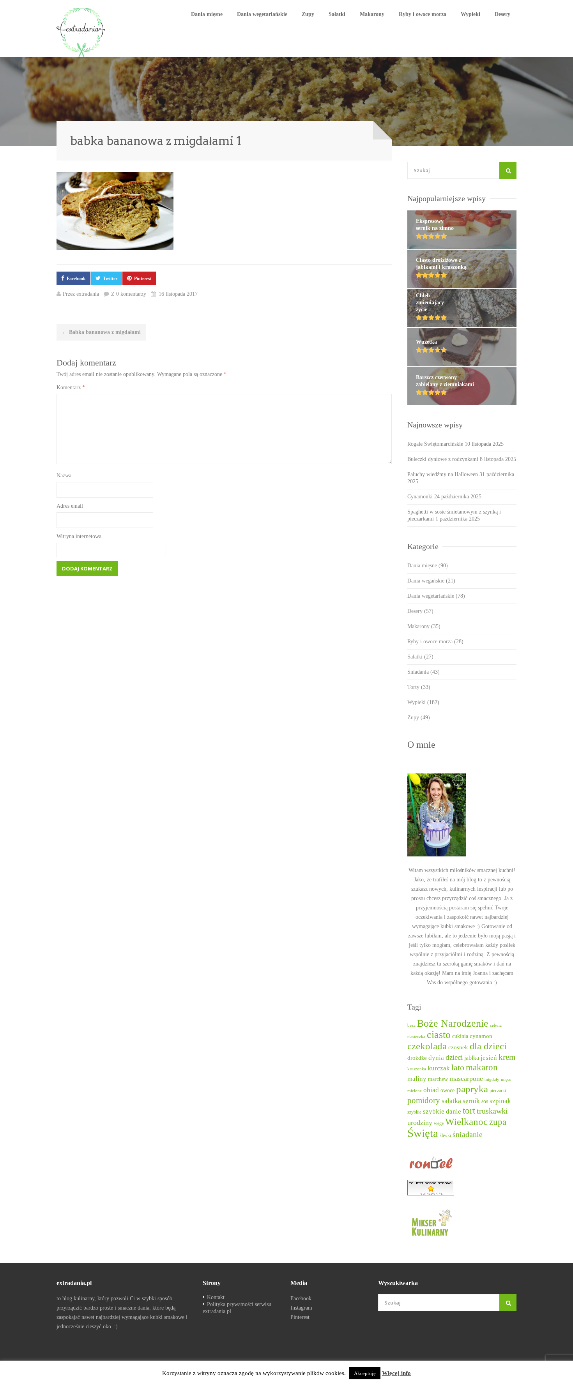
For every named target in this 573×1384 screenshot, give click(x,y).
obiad (431, 1090)
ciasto (439, 1034)
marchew (438, 1079)
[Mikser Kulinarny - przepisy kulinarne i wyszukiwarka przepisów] (461, 1222)
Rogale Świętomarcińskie (435, 444)
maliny (416, 1078)
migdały (492, 1079)
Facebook (76, 278)
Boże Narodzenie (452, 1023)
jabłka (471, 1057)
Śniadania (423, 672)
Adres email (70, 506)
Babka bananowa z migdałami (101, 332)
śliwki (445, 1135)
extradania (87, 294)
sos (484, 1101)
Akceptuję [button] (365, 1373)
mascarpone (466, 1078)
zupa (497, 1122)
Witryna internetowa (79, 536)
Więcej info (396, 1373)
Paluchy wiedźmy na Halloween (442, 474)
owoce (447, 1090)
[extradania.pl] (82, 32)
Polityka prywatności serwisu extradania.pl (237, 1307)
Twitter (110, 278)
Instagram (301, 1308)
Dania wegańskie (431, 581)
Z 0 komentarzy (128, 294)
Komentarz (71, 387)
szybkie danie (442, 1111)
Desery (502, 14)
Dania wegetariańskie (262, 14)
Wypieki (470, 14)
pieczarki (498, 1090)
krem (507, 1057)
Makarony (372, 14)
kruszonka (416, 1069)
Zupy (308, 14)
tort (469, 1111)
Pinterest (143, 278)
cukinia (460, 1036)
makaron (482, 1067)
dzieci (454, 1057)
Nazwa (64, 475)
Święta (422, 1133)
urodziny (419, 1122)
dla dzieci (488, 1046)
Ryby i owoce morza (422, 14)
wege (439, 1123)
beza (411, 1025)
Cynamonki (420, 497)
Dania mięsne (207, 14)
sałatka (451, 1101)
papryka (472, 1089)
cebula (496, 1025)
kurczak (439, 1068)
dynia (436, 1057)
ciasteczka (416, 1036)
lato (457, 1067)
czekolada (427, 1046)
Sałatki (337, 14)
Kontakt (216, 1297)
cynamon (481, 1036)
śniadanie (468, 1134)
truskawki (492, 1111)
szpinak (500, 1101)
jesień (489, 1057)
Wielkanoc (466, 1121)
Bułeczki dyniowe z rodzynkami (442, 459)
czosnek (458, 1047)
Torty (418, 687)
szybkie (414, 1112)
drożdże (417, 1058)
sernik (471, 1101)
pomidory (423, 1100)
